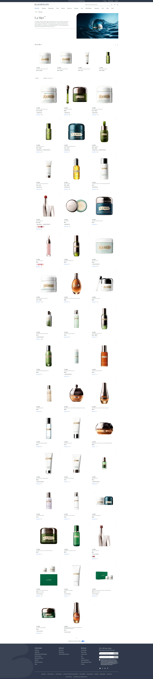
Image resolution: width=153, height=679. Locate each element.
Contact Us (37, 650)
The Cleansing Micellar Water (41, 443)
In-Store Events (84, 654)
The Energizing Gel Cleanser (69, 333)
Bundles (44, 8)
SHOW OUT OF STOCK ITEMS (75, 641)
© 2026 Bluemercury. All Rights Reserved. (80, 676)
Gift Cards (36, 660)
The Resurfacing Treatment (97, 370)
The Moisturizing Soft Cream (62, 68)
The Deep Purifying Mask (41, 627)
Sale (112, 8)
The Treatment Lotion (103, 68)
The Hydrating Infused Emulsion (42, 333)
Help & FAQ (37, 652)
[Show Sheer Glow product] (39, 264)
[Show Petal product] (42, 227)
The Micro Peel (95, 478)
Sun (103, 8)
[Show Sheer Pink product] (38, 264)
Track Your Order (38, 656)
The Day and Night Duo (96, 515)
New (58, 8)
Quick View (48, 94)
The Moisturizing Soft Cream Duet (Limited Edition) (101, 590)
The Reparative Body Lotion (69, 370)
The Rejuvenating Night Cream (70, 146)
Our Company (83, 650)
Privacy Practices (110, 662)
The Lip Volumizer (39, 260)
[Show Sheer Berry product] (41, 264)
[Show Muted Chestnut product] (92, 556)
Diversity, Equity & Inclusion (86, 662)
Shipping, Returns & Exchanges (41, 654)
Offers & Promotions (39, 662)
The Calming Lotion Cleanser (69, 515)
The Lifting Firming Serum (97, 333)
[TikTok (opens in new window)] (105, 668)
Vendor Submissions (85, 660)
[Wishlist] (114, 4)
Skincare (69, 8)
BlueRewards (110, 1)
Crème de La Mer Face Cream (42, 68)
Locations (116, 1)
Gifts (107, 8)
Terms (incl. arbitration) (104, 664)
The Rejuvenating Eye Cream (97, 220)
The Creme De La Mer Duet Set (42, 590)
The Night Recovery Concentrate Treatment (44, 550)
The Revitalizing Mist (40, 515)
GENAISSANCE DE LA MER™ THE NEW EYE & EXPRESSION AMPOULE (73, 628)
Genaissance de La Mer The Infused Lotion (72, 298)
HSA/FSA (37, 8)
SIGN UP (116, 653)
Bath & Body (89, 8)
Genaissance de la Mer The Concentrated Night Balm (102, 443)
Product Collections (69, 676)
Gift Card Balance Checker (64, 654)
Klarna (36, 664)
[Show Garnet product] (94, 556)
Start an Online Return (39, 658)
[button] (117, 4)
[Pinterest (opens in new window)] (108, 668)
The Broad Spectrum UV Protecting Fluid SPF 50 (101, 183)
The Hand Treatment (68, 443)
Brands (63, 8)
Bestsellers (51, 8)
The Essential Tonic (39, 407)
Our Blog (82, 664)
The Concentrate (95, 146)
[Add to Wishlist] (60, 82)
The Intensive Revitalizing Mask (42, 478)
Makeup (76, 8)
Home (36, 12)
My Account (61, 650)
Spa (82, 656)
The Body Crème (95, 260)
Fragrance (96, 8)
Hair (82, 8)
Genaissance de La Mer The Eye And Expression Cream (74, 407)
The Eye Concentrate (68, 109)
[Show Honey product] (38, 227)
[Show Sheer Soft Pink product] (36, 264)
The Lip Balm (66, 220)
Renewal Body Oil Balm (68, 590)
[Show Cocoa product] (41, 227)
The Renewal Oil (67, 183)
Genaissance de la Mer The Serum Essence (100, 407)
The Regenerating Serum (68, 260)
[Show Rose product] (39, 227)
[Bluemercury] (42, 4)
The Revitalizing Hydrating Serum (42, 370)
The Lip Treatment (39, 220)
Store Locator (83, 652)
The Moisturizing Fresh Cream (42, 298)
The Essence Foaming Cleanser (84, 68)
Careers (82, 658)
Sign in (105, 1)
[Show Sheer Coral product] (42, 264)
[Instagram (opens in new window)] (100, 668)
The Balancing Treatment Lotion (70, 550)
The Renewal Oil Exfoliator (69, 478)
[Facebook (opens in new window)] (103, 668)
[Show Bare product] (36, 227)
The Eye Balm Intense (96, 298)
